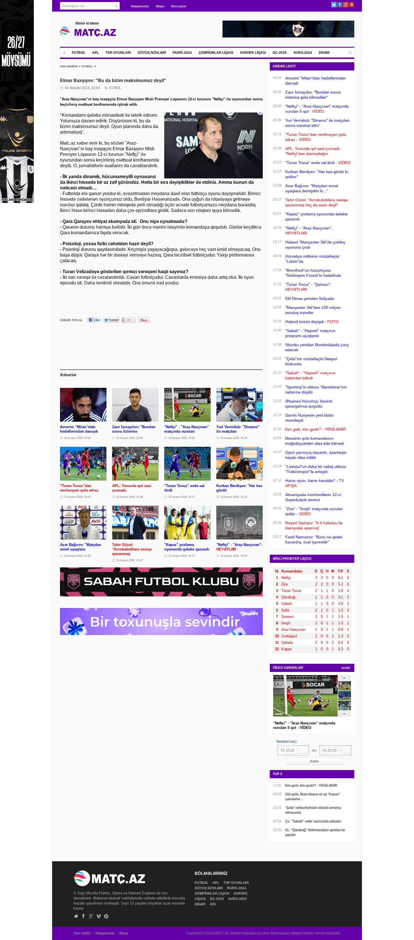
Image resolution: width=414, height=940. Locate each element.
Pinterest (351, 4)
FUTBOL (78, 53)
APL (95, 53)
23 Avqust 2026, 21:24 (234, 497)
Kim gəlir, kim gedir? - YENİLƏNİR (311, 786)
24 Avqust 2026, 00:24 (77, 438)
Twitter (334, 4)
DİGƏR (324, 53)
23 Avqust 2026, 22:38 (129, 497)
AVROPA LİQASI (253, 53)
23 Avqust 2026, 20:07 (181, 555)
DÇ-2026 (280, 53)
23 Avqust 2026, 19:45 (234, 555)
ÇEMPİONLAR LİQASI (216, 53)
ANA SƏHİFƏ (68, 66)
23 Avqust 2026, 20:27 (129, 560)
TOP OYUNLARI (118, 53)
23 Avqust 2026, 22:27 (181, 497)
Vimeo (98, 916)
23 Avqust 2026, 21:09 (77, 555)
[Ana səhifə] (64, 52)
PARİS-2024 (182, 53)
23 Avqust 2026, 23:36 (234, 438)
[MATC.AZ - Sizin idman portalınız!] (88, 32)
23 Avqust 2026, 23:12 (77, 497)
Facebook (339, 4)
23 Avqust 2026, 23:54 (129, 438)
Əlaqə (160, 6)
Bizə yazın (178, 6)
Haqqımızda (140, 6)
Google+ (345, 4)
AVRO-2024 (302, 53)
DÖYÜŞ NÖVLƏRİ (152, 53)
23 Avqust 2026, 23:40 (181, 438)
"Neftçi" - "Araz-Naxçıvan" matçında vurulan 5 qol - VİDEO (304, 725)
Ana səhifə (82, 933)
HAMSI (346, 667)
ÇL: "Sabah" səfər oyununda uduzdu (313, 821)
